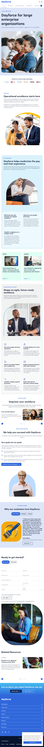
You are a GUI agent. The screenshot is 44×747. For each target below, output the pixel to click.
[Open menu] (42, 2)
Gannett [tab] (30, 513)
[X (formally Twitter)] (9, 732)
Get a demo (5, 597)
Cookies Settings (32, 742)
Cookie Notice (19, 744)
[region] (32, 739)
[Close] (41, 734)
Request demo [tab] (6, 562)
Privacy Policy (11, 594)
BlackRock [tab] (24, 513)
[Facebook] (2, 732)
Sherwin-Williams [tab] (15, 513)
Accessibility (12, 744)
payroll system (35, 168)
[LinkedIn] (6, 732)
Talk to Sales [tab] (13, 562)
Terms (7, 744)
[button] (2, 424)
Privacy (2, 744)
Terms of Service (29, 601)
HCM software (21, 405)
